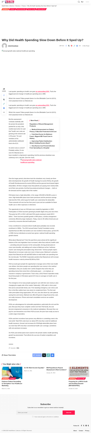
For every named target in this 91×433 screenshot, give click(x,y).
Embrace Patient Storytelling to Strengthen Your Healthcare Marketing (12, 383)
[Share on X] (69, 45)
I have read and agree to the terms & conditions (46, 416)
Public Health (41, 9)
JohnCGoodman (13, 46)
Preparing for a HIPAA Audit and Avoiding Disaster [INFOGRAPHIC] (78, 383)
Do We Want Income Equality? (34, 368)
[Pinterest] (86, 425)
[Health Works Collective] (9, 2)
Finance (12, 9)
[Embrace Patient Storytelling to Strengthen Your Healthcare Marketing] (12, 373)
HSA (18, 348)
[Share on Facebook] (66, 45)
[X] (83, 425)
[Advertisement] (45, 24)
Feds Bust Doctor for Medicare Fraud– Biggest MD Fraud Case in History (41, 136)
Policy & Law (31, 9)
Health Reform (21, 9)
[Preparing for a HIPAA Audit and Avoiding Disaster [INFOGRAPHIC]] (79, 373)
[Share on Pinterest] (71, 45)
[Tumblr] (88, 425)
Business (5, 9)
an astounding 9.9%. (42, 91)
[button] (3, 2)
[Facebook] (81, 425)
